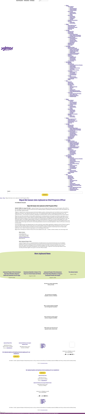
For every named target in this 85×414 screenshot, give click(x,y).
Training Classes (26, 0)
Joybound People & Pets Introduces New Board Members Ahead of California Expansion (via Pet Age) (12, 273)
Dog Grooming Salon (19, 0)
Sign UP (16, 356)
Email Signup (32, 0)
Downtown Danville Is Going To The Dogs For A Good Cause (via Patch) (32, 272)
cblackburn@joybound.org (24, 237)
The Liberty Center (73, 272)
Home (1, 198)
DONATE (45, 194)
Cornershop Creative (44, 363)
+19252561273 (9, 348)
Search (8, 191)
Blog (4, 198)
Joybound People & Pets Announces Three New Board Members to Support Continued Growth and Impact (52, 273)
